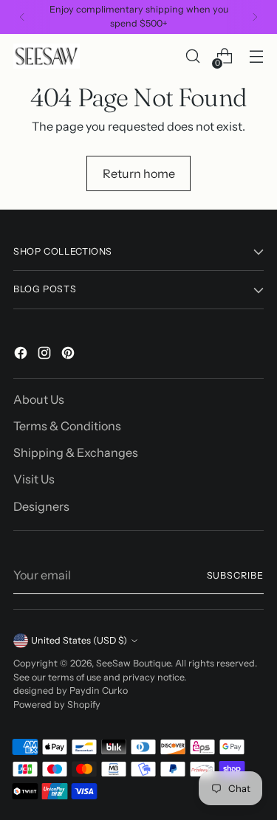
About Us (38, 399)
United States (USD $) (79, 640)
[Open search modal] (192, 56)
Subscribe (235, 575)
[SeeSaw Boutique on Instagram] (46, 355)
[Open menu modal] (256, 56)
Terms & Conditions (67, 425)
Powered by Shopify (56, 704)
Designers (41, 506)
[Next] (255, 17)
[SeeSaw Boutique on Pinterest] (69, 355)
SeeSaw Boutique (133, 663)
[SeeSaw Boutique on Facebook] (22, 355)
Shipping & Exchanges (75, 452)
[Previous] (22, 17)
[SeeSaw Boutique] (46, 56)
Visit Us (34, 479)
